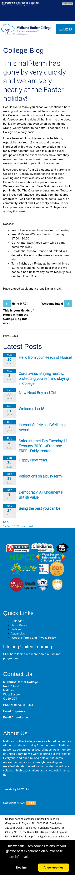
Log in (31, 803)
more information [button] (19, 857)
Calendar (17, 621)
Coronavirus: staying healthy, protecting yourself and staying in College (44, 378)
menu (67, 29)
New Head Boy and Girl (37, 392)
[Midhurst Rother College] (25, 29)
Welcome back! (31, 408)
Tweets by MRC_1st (16, 789)
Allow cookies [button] (54, 867)
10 (19, 526)
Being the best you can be (39, 508)
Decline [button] (21, 867)
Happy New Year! (33, 460)
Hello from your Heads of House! (45, 357)
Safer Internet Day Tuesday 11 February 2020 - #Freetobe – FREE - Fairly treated (43, 446)
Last (30, 526)
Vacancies (18, 633)
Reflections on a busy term (40, 476)
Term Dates (19, 625)
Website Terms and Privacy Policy (33, 637)
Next (24, 526)
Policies (16, 629)
